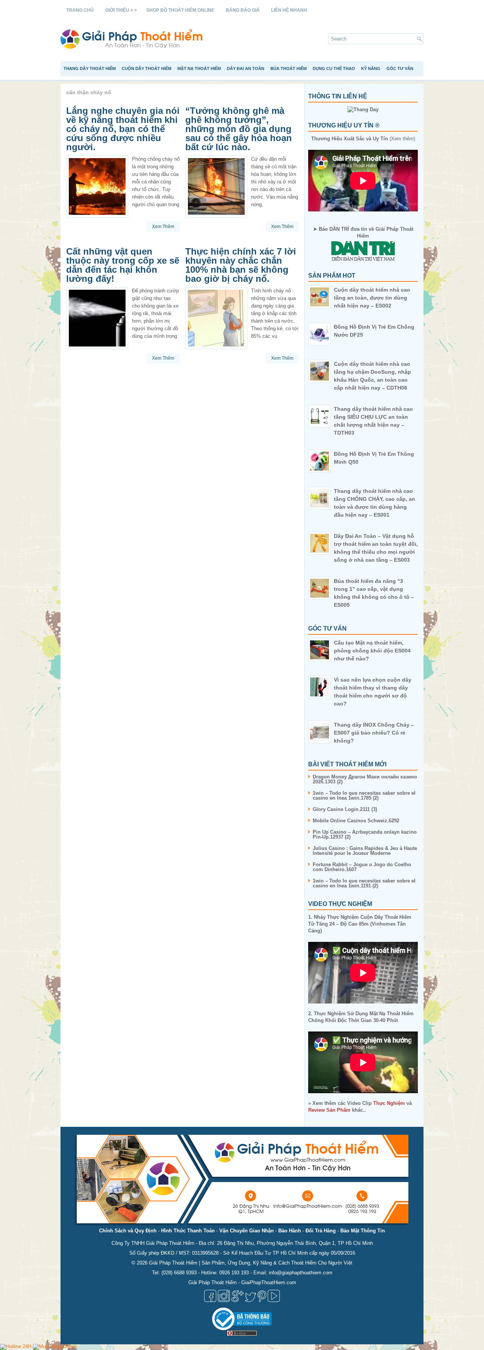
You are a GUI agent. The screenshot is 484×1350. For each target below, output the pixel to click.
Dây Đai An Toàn (245, 68)
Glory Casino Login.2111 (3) (345, 809)
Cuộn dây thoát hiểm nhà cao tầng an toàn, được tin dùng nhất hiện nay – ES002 (372, 298)
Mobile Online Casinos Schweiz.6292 (356, 820)
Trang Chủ (80, 10)
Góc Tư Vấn (399, 68)
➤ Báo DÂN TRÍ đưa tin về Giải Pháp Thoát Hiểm (363, 232)
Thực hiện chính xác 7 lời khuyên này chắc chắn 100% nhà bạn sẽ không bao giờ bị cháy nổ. (240, 265)
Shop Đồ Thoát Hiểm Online (180, 10)
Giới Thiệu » (121, 10)
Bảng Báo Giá (243, 10)
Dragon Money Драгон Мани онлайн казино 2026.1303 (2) (365, 779)
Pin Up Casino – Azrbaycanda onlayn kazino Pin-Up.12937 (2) (365, 834)
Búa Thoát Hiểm (288, 68)
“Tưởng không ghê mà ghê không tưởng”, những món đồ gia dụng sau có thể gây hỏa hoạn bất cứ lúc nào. (238, 129)
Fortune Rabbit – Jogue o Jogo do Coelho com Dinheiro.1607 (362, 867)
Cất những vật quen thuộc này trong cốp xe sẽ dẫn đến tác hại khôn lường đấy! (122, 265)
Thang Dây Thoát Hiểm (90, 68)
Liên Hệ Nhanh (289, 10)
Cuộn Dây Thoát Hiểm (146, 68)
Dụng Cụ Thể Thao (334, 68)
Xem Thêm (163, 226)
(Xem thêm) (363, 138)
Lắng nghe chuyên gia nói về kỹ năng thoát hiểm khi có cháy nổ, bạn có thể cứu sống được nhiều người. (123, 129)
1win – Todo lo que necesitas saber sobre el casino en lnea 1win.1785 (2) (364, 795)
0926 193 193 (234, 1272)
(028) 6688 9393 (179, 1272)
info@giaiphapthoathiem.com (300, 1272)
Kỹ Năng (370, 68)
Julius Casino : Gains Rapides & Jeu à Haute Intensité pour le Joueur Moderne (365, 850)
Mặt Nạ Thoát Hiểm (199, 68)
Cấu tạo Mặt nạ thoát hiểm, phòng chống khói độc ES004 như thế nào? (372, 651)
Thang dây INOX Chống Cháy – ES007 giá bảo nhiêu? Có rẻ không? (374, 733)
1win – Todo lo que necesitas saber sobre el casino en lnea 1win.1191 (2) (364, 883)
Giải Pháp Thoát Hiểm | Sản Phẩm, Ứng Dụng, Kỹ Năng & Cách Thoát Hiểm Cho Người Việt (250, 1263)
